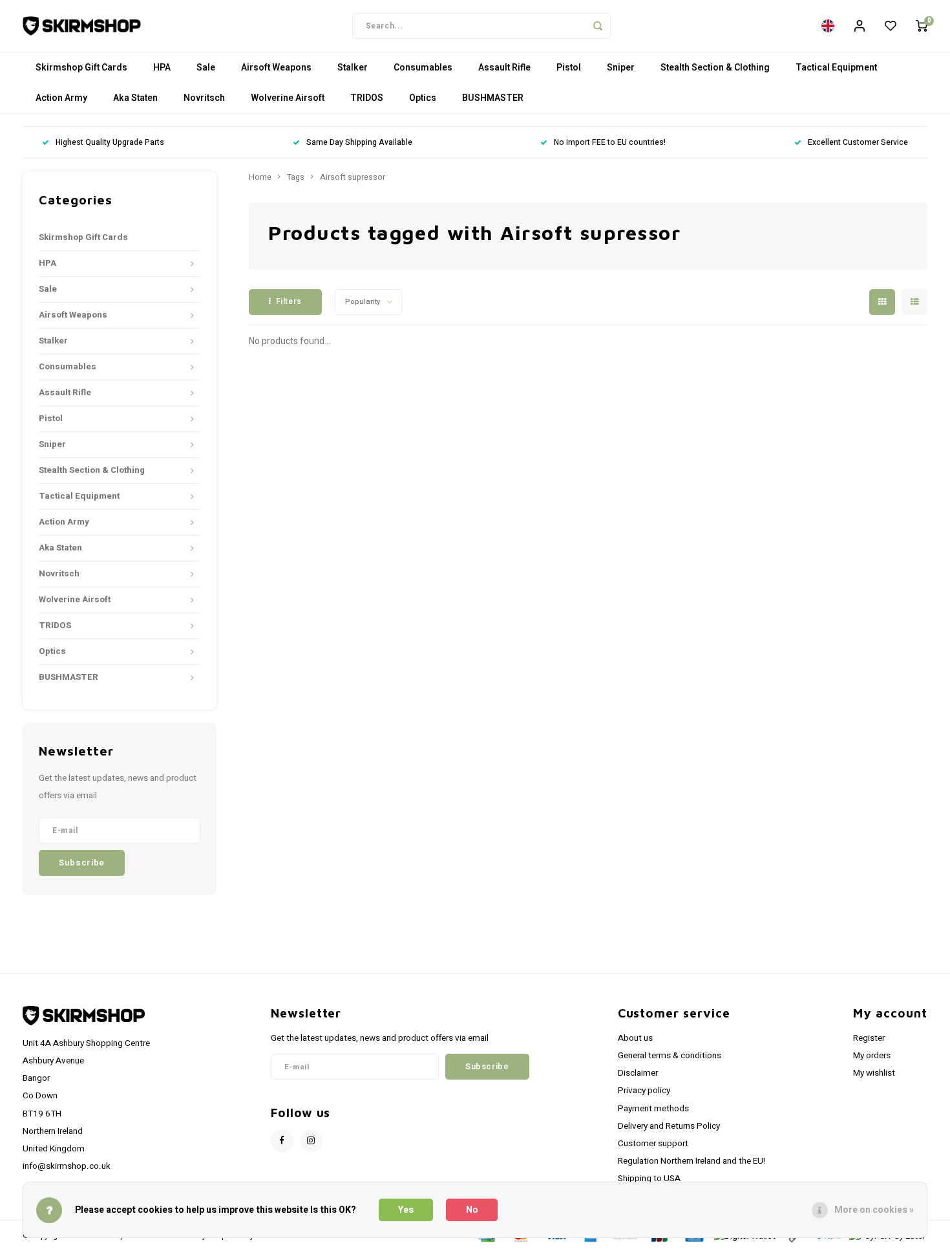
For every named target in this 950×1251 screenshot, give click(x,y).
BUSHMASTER (492, 98)
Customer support (653, 1143)
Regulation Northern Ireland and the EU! (691, 1161)
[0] (921, 25)
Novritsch (204, 98)
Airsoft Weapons (276, 67)
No (472, 1210)
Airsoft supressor (352, 177)
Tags (295, 177)
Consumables (423, 67)
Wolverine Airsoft (287, 98)
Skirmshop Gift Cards (81, 67)
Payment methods (653, 1108)
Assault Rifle (504, 67)
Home (260, 177)
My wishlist (874, 1073)
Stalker (352, 67)
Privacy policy (644, 1090)
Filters (289, 301)
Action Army (61, 98)
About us (635, 1038)
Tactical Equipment (836, 67)
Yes (406, 1210)
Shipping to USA (649, 1178)
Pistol (568, 67)
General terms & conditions (669, 1055)
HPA (162, 67)
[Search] (598, 26)
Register (869, 1038)
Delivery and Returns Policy (669, 1126)
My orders (872, 1055)
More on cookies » (874, 1210)
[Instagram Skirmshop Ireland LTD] (311, 1140)
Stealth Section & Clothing (715, 67)
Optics (422, 98)
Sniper (621, 67)
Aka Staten (135, 98)
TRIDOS (366, 98)
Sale (205, 67)
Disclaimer (638, 1073)
